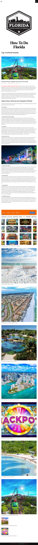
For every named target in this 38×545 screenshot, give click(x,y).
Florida (12, 83)
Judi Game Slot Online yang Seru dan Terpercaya (9, 535)
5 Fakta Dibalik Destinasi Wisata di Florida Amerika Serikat (10, 399)
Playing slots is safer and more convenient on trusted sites (10, 245)
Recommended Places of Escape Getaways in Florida (9, 322)
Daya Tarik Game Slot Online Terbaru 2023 (8, 438)
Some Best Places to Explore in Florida (7, 284)
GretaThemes (26, 543)
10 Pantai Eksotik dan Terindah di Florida (7, 476)
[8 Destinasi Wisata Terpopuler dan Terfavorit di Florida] (19, 79)
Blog (10, 83)
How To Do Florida (19, 44)
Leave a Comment (17, 83)
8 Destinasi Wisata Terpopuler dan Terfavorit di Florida (14, 81)
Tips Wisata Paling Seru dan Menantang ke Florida (9, 525)
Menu (1, 1)
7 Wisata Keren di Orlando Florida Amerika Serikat (9, 361)
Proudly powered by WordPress (14, 543)
